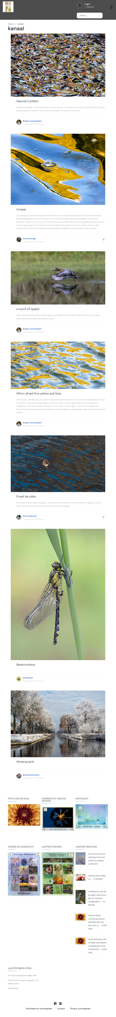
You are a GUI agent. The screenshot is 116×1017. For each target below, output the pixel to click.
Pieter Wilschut (30, 516)
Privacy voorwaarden (80, 1008)
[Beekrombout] (58, 594)
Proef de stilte (26, 496)
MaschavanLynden (31, 775)
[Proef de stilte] (58, 463)
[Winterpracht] (58, 723)
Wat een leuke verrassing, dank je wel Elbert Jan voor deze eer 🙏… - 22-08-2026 (97, 922)
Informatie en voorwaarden (39, 1008)
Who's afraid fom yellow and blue (38, 393)
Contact (61, 1008)
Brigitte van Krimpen (32, 121)
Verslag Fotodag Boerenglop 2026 (22, 975)
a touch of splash (27, 309)
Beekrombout (25, 665)
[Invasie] (58, 169)
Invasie (21, 209)
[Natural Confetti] (58, 64)
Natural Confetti (27, 101)
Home (11, 24)
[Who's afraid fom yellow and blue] (58, 365)
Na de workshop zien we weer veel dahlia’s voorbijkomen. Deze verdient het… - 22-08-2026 (97, 946)
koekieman (28, 678)
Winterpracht (25, 762)
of (89, 7)
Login (87, 4)
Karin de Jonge (29, 238)
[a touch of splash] (58, 277)
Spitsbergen (13, 988)
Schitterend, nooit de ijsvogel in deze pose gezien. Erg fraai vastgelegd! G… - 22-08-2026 (97, 898)
